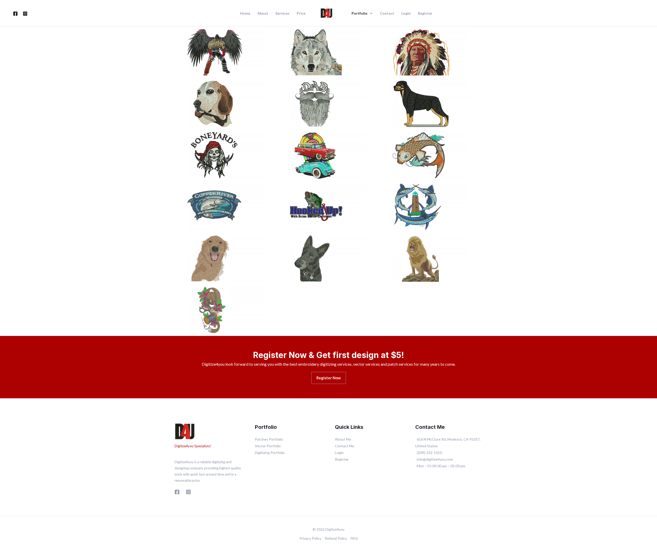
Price (301, 13)
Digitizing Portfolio (270, 452)
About (262, 13)
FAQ (354, 538)
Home (245, 13)
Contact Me (344, 446)
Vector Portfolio (268, 446)
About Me (343, 439)
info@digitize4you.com (435, 459)
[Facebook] (15, 13)
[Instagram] (25, 13)
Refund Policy (336, 538)
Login (406, 13)
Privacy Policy (310, 538)
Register (425, 13)
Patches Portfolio (269, 439)
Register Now (328, 377)
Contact (387, 13)
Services (282, 13)
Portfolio (360, 13)
